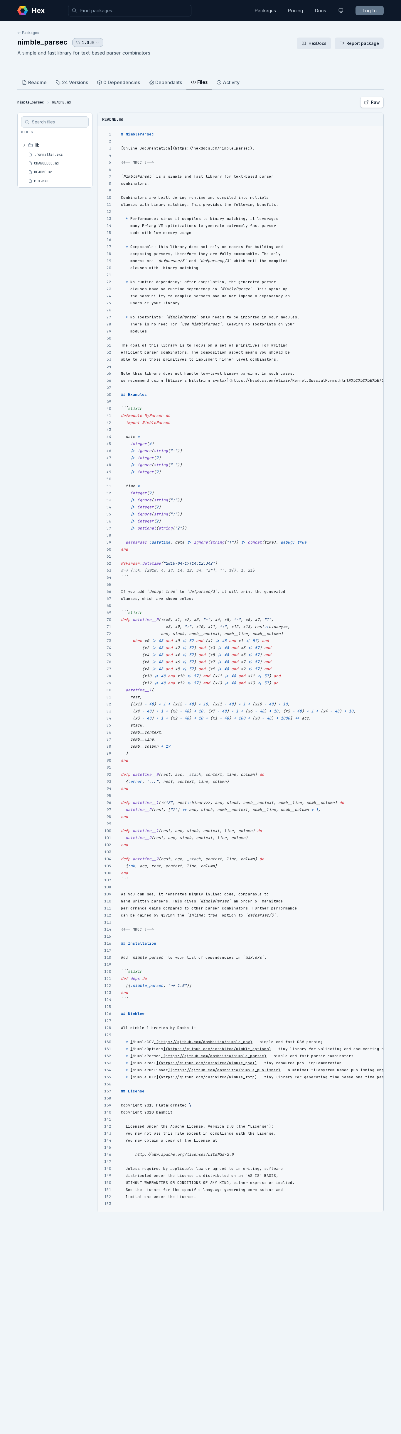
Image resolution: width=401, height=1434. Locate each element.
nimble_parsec (42, 42)
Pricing (295, 10)
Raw (375, 102)
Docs (320, 10)
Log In (370, 10)
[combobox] (129, 10)
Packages (265, 10)
